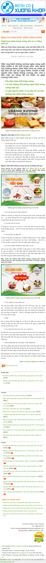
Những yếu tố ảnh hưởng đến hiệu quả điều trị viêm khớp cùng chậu (23, 508)
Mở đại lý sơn (9, 559)
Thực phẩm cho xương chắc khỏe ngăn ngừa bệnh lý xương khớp (24, 430)
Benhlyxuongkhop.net (17, 546)
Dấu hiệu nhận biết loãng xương (19, 81)
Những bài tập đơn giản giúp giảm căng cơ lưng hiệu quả (21, 461)
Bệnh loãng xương (32, 37)
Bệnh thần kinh (17, 28)
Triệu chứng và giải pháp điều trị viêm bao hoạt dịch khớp (21, 492)
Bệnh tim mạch (28, 28)
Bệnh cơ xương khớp (26, 25)
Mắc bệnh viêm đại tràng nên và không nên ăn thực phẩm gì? (22, 435)
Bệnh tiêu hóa (39, 25)
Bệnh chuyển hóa (13, 25)
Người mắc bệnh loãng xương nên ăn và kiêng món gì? (21, 42)
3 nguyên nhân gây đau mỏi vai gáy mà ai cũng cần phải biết (22, 414)
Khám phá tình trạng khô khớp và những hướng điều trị (20, 476)
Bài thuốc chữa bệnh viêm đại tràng (14, 409)
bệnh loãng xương (23, 135)
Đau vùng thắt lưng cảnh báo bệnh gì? (15, 395)
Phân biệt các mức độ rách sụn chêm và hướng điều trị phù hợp (23, 471)
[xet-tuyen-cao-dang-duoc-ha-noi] (23, 20)
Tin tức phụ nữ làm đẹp (29, 559)
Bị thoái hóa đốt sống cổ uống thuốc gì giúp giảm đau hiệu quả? (23, 375)
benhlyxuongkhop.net (31, 361)
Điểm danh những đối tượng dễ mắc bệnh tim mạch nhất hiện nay (23, 398)
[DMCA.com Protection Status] (39, 537)
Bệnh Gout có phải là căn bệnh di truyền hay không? (19, 411)
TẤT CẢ (4, 25)
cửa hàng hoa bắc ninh (7, 562)
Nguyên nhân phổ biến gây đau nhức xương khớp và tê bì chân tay (22, 505)
